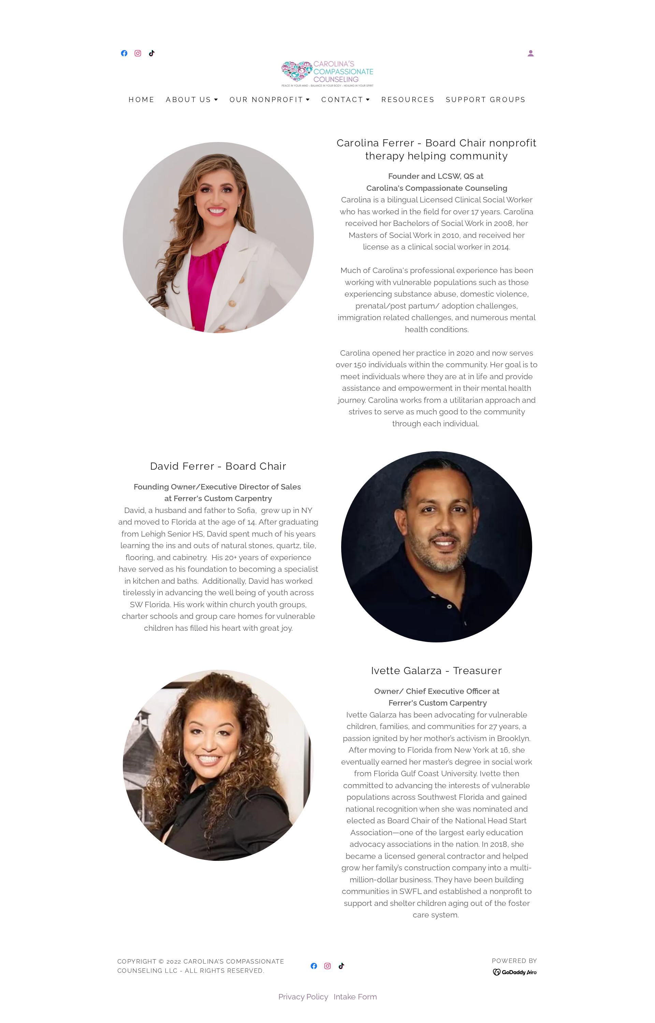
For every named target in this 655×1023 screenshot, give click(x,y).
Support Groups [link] (486, 100)
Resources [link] (408, 100)
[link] (124, 53)
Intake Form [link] (355, 996)
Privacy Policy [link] (303, 996)
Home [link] (142, 100)
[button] (531, 53)
